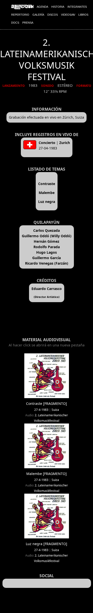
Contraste (46, 183)
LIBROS (83, 14)
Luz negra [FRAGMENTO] (46, 543)
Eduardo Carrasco (46, 288)
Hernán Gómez (46, 241)
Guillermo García (46, 257)
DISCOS (52, 14)
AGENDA (42, 6)
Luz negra (46, 201)
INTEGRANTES (77, 6)
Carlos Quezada (46, 230)
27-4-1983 (41, 410)
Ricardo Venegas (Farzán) (46, 263)
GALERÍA (38, 14)
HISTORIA (57, 6)
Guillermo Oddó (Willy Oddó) (46, 236)
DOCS (15, 22)
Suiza (55, 410)
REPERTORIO (20, 14)
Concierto (47, 142)
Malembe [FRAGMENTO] (46, 473)
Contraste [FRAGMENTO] (46, 403)
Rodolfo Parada (46, 246)
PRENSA (27, 22)
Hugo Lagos (46, 252)
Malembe (47, 192)
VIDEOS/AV (68, 14)
